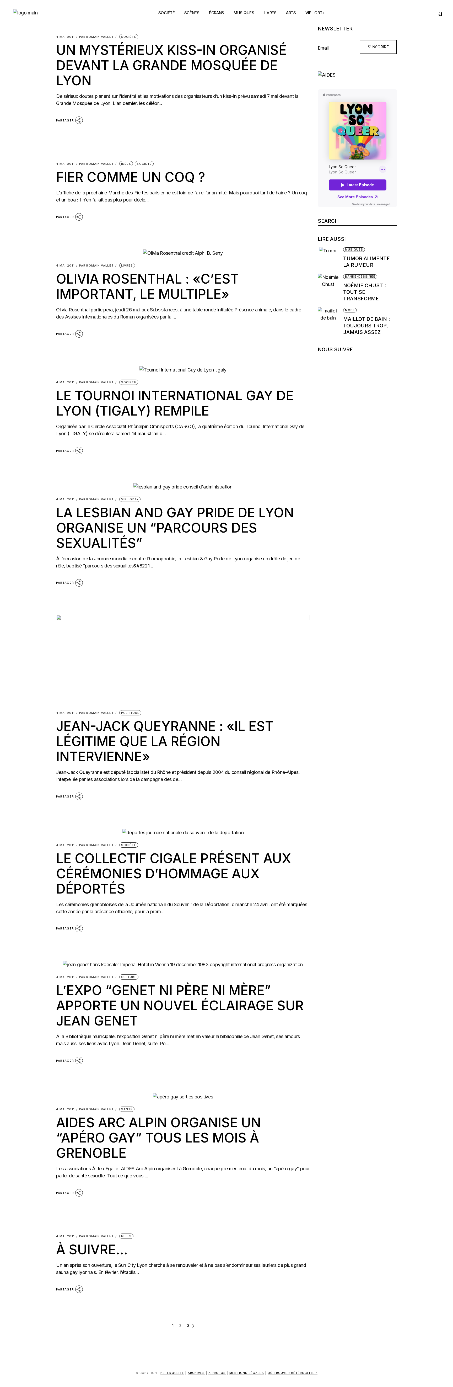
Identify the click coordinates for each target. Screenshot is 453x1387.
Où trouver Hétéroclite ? (292, 1373)
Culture (129, 977)
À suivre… (92, 1249)
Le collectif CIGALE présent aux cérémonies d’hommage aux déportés (173, 874)
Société (128, 37)
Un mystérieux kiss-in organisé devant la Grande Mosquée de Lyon (171, 65)
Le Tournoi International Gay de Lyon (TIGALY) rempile (175, 403)
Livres (127, 265)
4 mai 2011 (65, 36)
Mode (350, 310)
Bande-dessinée (360, 276)
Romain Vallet (96, 36)
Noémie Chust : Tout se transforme (364, 292)
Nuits (126, 1236)
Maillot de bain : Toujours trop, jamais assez (366, 325)
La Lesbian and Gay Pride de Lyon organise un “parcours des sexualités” (175, 528)
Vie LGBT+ (130, 499)
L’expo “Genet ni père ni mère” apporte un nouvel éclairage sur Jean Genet (180, 1005)
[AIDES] (357, 74)
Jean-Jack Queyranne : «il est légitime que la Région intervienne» (164, 741)
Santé (127, 1109)
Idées (126, 164)
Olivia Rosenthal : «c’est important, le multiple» (147, 286)
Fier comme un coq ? (130, 177)
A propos (217, 1373)
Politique (130, 713)
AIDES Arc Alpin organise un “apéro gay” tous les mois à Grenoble (158, 1138)
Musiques (354, 249)
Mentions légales (246, 1373)
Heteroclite (172, 1373)
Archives (196, 1373)
